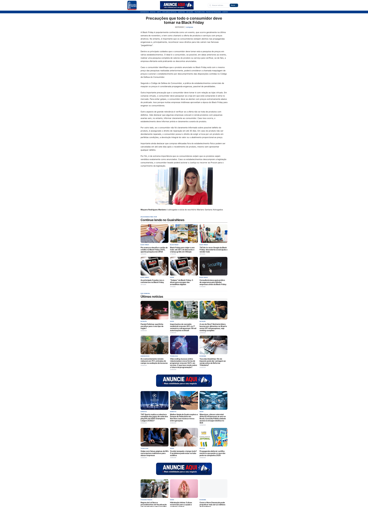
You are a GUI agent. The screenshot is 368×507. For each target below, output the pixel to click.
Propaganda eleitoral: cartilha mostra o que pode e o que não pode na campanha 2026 (212, 453)
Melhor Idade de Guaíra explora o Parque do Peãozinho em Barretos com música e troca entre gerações (184, 417)
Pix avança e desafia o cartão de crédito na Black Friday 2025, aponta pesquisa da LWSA (154, 249)
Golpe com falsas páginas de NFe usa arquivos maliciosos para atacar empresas (154, 453)
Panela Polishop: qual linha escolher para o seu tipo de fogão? (152, 326)
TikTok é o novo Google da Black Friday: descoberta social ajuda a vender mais (213, 249)
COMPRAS (189, 27)
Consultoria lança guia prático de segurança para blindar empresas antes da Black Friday (213, 282)
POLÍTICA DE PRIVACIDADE (213, 12)
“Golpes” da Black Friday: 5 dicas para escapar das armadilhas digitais (181, 282)
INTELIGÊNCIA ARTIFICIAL (169, 12)
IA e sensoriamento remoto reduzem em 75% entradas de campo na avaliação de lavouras (154, 361)
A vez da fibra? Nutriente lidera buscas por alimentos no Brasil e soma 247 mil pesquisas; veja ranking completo (213, 327)
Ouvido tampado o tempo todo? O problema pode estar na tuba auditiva (183, 453)
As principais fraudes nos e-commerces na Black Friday (153, 281)
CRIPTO (159, 12)
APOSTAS (152, 12)
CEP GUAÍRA (189, 12)
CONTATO (225, 12)
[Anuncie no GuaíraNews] (177, 5)
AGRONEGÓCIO (144, 12)
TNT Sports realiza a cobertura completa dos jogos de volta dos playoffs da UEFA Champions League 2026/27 (154, 417)
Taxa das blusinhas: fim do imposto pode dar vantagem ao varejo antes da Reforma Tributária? (213, 362)
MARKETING (181, 12)
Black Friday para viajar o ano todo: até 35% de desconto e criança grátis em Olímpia (182, 249)
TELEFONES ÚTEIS (199, 12)
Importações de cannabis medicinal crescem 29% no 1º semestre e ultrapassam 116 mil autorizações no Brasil (183, 327)
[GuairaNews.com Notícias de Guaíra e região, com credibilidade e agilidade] (132, 5)
